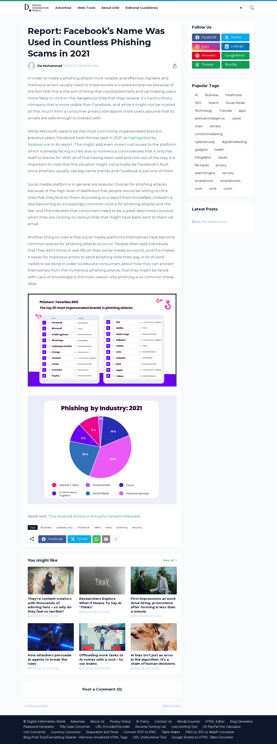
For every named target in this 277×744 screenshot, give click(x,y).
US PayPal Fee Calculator (222, 727)
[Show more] (115, 539)
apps (242, 111)
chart (199, 126)
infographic (203, 157)
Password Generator (38, 727)
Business (46, 527)
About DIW (110, 8)
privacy (221, 165)
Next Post (170, 706)
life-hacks (202, 165)
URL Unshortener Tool (149, 737)
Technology (203, 111)
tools (198, 189)
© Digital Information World (44, 721)
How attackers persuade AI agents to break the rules (49, 659)
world (227, 189)
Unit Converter (34, 732)
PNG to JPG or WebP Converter (209, 732)
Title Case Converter (75, 727)
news (108, 527)
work (212, 189)
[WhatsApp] (96, 539)
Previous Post (36, 706)
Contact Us (163, 721)
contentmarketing (209, 134)
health (219, 150)
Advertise (63, 8)
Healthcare (233, 95)
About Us (97, 721)
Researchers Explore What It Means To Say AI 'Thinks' (100, 603)
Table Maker (171, 732)
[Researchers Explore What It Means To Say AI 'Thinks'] (102, 580)
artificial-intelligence (210, 118)
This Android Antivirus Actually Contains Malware (94, 516)
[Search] (250, 7)
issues (222, 157)
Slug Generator (241, 721)
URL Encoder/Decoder (112, 727)
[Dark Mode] (242, 7)
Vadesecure (39, 144)
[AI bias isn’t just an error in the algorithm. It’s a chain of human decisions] (154, 637)
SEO (198, 103)
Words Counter (188, 721)
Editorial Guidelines (142, 8)
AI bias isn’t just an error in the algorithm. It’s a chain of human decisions (153, 659)
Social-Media (235, 103)
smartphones (230, 181)
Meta (97, 527)
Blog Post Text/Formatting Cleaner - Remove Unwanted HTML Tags (75, 737)
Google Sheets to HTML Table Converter (202, 737)
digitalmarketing (234, 142)
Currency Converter (66, 732)
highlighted (139, 138)
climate (215, 126)
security (137, 527)
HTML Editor (215, 721)
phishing (121, 527)
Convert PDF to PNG (140, 732)
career (236, 118)
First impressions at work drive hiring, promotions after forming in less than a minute (153, 605)
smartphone (204, 181)
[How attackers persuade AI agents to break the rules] (51, 637)
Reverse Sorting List (150, 727)
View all (168, 560)
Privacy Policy (120, 721)
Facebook (83, 527)
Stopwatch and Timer (102, 732)
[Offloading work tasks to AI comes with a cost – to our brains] (102, 637)
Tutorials (225, 111)
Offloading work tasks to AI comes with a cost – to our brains (101, 659)
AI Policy (142, 721)
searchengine (205, 173)
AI (196, 95)
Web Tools (86, 8)
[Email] (106, 539)
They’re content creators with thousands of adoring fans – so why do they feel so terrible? (50, 605)
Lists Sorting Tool (184, 727)
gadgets (201, 150)
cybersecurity (64, 527)
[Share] (173, 66)
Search (213, 103)
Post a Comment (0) (102, 689)
